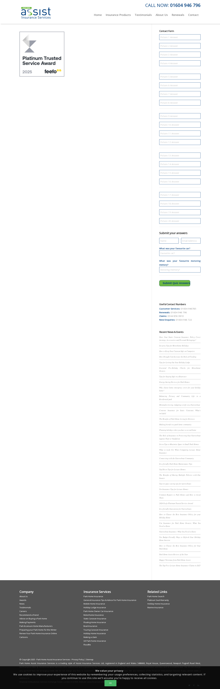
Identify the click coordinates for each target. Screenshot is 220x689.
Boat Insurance (90, 626)
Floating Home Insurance (95, 622)
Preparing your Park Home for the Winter (38, 629)
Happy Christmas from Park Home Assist (175, 560)
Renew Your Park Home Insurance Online (38, 633)
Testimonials (25, 607)
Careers (23, 611)
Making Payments (27, 622)
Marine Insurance (155, 607)
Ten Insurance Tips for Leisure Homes (173, 489)
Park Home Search (155, 596)
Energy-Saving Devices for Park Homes (174, 382)
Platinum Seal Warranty (158, 600)
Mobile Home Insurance (94, 603)
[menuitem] (98, 15)
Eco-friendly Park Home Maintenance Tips (175, 464)
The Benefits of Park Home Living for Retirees (177, 419)
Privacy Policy (78, 659)
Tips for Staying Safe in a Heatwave (173, 376)
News (22, 603)
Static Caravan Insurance (95, 618)
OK (110, 683)
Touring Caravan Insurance (96, 629)
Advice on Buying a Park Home (33, 618)
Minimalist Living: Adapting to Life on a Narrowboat (179, 404)
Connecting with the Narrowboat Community (176, 458)
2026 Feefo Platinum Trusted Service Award (176, 503)
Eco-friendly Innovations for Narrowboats (175, 508)
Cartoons (23, 637)
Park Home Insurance (93, 596)
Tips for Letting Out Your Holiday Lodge (174, 362)
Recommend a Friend (29, 615)
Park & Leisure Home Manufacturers (36, 626)
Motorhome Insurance (94, 615)
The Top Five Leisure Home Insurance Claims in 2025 (179, 565)
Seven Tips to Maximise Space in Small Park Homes (179, 444)
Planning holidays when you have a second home (177, 430)
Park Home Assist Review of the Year (173, 554)
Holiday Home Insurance (95, 633)
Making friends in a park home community (175, 424)
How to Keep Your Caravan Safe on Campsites (177, 351)
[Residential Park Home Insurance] (35, 15)
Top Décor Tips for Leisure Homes (172, 469)
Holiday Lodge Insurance (95, 607)
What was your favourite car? (174, 248)
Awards (22, 600)
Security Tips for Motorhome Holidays (174, 345)
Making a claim (90, 637)
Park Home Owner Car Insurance (98, 611)
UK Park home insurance (95, 641)
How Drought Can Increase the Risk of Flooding (177, 356)
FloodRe (87, 644)
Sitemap (89, 659)
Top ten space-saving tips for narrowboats (175, 483)
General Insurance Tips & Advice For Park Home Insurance (110, 600)
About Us (23, 596)
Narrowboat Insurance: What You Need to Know (177, 531)
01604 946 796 (185, 5)
